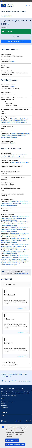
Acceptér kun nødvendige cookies (15, 444)
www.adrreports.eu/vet (22, 273)
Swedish (13, 122)
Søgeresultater (7, 16)
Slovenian (3, 122)
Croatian (21, 155)
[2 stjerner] (4, 381)
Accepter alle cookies (12, 440)
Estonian (17, 119)
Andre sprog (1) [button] (22, 332)
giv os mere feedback (26, 381)
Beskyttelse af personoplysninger (8, 401)
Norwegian (24, 122)
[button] (16, 36)
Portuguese (17, 120)
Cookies (3, 403)
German (18, 133)
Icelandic (18, 122)
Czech (13, 119)
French (26, 119)
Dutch (10, 135)
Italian (2, 120)
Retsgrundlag (4, 405)
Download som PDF (17, 41)
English (13, 61)
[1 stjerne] (2, 381)
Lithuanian (11, 120)
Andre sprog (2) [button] (22, 308)
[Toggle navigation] (29, 6)
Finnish (8, 122)
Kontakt (2, 415)
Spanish (13, 133)
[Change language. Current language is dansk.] (26, 5)
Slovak (20, 135)
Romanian (23, 120)
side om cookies (18, 429)
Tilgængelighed (4, 407)
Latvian (6, 120)
